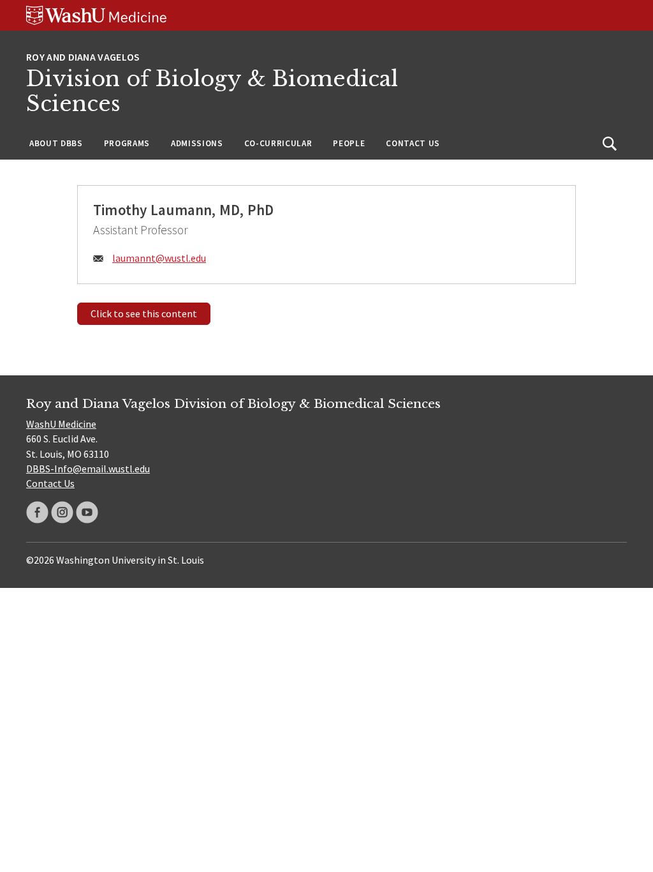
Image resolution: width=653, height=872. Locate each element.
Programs (127, 143)
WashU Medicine (61, 423)
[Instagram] (62, 512)
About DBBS (56, 143)
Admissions (197, 143)
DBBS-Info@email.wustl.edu (88, 468)
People (349, 143)
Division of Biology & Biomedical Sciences (212, 91)
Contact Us (413, 143)
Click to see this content (144, 313)
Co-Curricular (278, 143)
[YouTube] (87, 512)
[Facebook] (37, 512)
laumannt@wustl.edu (159, 258)
